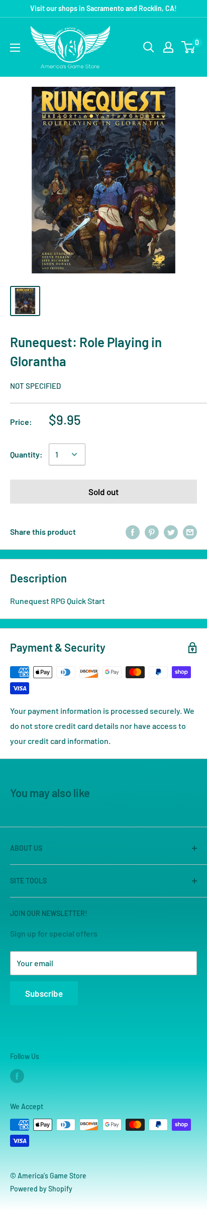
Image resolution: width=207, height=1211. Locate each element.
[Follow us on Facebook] (17, 1076)
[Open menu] (15, 48)
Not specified (35, 385)
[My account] (168, 47)
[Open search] (148, 47)
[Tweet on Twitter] (171, 531)
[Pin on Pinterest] (152, 531)
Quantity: (26, 454)
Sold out (103, 492)
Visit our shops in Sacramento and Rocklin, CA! (103, 8)
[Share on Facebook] (133, 531)
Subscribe (44, 993)
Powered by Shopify (41, 1188)
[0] (188, 47)
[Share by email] (190, 531)
